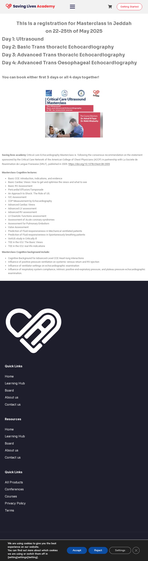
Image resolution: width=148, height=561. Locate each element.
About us (11, 397)
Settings (120, 550)
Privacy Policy (15, 503)
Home (9, 376)
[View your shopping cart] (110, 6)
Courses (11, 496)
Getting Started (129, 6)
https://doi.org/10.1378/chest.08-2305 (89, 164)
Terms (9, 510)
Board (9, 390)
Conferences (14, 489)
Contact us (13, 404)
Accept (77, 550)
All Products (14, 482)
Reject (98, 550)
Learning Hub (15, 383)
